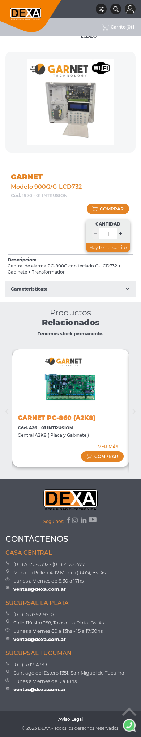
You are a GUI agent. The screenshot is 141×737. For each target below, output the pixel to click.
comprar (112, 208)
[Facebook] (68, 521)
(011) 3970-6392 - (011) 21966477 (49, 564)
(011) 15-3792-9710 (33, 614)
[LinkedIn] (84, 521)
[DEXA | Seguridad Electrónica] (30, 16)
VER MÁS (108, 446)
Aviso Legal (70, 719)
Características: (29, 289)
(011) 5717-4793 (30, 664)
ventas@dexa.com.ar (39, 589)
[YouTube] (93, 521)
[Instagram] (75, 521)
